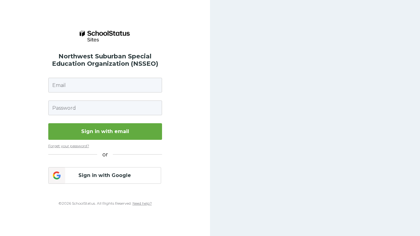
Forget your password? (68, 146)
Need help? (142, 203)
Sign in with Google (104, 175)
